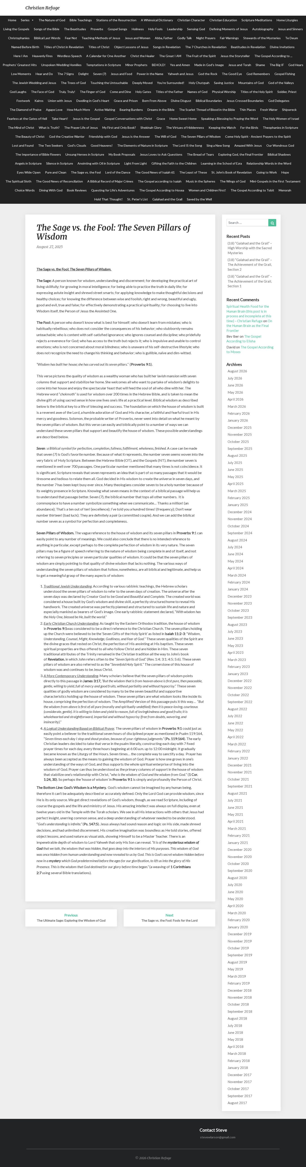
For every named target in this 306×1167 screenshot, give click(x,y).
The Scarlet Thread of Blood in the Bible (207, 110)
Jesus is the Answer (136, 136)
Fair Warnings (229, 38)
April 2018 (236, 1047)
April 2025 (236, 484)
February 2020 (239, 920)
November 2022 (240, 688)
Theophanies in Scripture (280, 127)
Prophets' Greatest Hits (20, 65)
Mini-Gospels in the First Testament (275, 181)
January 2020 (238, 927)
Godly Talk (184, 38)
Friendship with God (103, 136)
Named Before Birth (25, 47)
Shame (260, 65)
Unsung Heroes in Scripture (84, 154)
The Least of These (193, 172)
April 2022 (236, 737)
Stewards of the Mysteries (262, 38)
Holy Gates (143, 92)
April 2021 (236, 821)
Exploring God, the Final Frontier (240, 154)
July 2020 (235, 885)
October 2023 (238, 610)
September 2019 (240, 955)
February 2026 (239, 413)
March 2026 (237, 406)
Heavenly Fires (42, 56)
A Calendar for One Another (106, 56)
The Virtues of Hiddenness (185, 127)
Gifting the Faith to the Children (173, 163)
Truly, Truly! (67, 92)
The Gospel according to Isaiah (159, 181)
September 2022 (240, 702)
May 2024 (235, 561)
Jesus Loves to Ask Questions (161, 154)
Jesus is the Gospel (86, 118)
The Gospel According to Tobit (252, 190)
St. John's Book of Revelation (231, 172)
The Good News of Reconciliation (59, 181)
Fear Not (71, 38)
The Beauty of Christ (30, 136)
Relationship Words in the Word (268, 163)
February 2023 (239, 667)
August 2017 (237, 1103)
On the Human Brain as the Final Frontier (249, 326)
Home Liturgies (287, 20)
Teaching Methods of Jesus (101, 38)
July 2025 (235, 463)
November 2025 (240, 434)
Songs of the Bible (46, 29)
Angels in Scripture (28, 163)
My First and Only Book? (119, 127)
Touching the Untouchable (109, 83)
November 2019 (240, 941)
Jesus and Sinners (290, 29)
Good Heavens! (102, 145)
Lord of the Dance (117, 172)
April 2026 (236, 399)
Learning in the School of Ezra (221, 163)
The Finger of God (92, 92)
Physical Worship (224, 92)
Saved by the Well (199, 199)
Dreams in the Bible (161, 110)
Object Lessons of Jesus (131, 47)
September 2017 (240, 1096)
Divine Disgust (181, 101)
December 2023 (240, 596)
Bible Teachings (81, 20)
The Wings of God (233, 181)
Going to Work (266, 172)
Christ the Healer (142, 56)
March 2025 (237, 491)
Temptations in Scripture (103, 65)
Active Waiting (105, 110)
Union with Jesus (60, 101)
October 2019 (238, 948)
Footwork (23, 101)
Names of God (197, 92)
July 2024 (235, 547)
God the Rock (207, 74)
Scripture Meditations (256, 20)
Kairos (38, 101)
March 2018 (237, 1053)
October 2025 (238, 442)
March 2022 (237, 744)
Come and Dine (120, 92)
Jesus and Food (121, 74)
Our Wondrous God (280, 145)
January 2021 (238, 843)
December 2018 (240, 990)
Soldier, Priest (287, 92)
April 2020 (236, 906)
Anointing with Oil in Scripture (99, 163)
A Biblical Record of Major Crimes (110, 181)
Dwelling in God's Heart (92, 101)
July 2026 (235, 378)
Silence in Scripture (59, 163)
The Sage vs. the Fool (86, 172)
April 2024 (236, 568)
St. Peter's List (137, 199)
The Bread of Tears (200, 154)
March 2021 (237, 828)
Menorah (285, 190)
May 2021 (235, 814)
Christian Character (191, 20)
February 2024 (239, 582)
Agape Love (54, 110)
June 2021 (235, 807)
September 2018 (240, 1011)
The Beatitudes (75, 29)
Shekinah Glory (151, 127)
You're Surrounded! (170, 83)
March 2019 (237, 976)
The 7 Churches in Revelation (205, 47)
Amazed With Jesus (248, 145)
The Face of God (42, 92)
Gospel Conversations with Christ (128, 118)
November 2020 (240, 857)
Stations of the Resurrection (116, 20)
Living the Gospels (16, 29)
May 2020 (235, 899)
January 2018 (238, 1068)
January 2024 (238, 589)
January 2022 (238, 758)
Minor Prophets (136, 65)
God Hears (295, 65)
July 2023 (235, 631)
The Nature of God (52, 20)
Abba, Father (164, 38)
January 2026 (238, 420)
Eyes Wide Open (29, 172)
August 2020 (237, 878)
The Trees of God (73, 83)
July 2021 (235, 800)
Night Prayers (205, 38)
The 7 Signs (65, 74)
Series (25, 20)
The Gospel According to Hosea (161, 190)
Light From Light (135, 163)
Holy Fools (155, 29)
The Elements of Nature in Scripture (142, 145)
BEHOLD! (159, 65)
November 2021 (240, 772)
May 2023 (235, 646)
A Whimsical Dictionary (157, 20)
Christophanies (19, 38)
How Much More (78, 110)
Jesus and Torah (239, 65)
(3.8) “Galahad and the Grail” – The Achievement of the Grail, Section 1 (250, 281)
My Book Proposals (122, 154)
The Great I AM (170, 56)
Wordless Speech (69, 56)
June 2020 (235, 892)
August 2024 (237, 540)
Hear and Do (44, 74)
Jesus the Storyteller (235, 56)
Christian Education (223, 20)
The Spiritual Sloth (18, 181)
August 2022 (237, 709)
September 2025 (240, 448)
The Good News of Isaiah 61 (155, 172)
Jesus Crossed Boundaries (245, 101)
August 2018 (237, 1018)
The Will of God (165, 136)
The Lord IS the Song (187, 145)
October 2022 (238, 695)
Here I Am (21, 56)
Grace (161, 118)
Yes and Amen (180, 65)
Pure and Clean (55, 172)
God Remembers (258, 74)
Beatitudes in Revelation (248, 47)
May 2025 (235, 477)
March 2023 (237, 660)
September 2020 (240, 871)
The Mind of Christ (21, 127)
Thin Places (247, 110)
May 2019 (235, 969)
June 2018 (235, 1032)
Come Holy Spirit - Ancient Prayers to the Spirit (258, 136)
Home (12, 20)
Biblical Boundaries (209, 101)
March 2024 (237, 575)
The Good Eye (232, 74)
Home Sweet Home (183, 118)
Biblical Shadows (279, 154)
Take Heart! (60, 118)
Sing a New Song (218, 145)
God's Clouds (76, 145)
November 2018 (240, 997)
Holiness (138, 29)
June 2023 (235, 638)
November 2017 (240, 1082)
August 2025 (237, 455)
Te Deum (291, 38)
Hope (285, 172)
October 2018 (238, 1004)
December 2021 (240, 765)
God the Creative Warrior (66, 136)
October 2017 (238, 1089)
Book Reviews (77, 190)
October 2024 (238, 526)
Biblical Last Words (47, 38)
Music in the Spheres (200, 181)
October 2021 (238, 779)
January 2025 (238, 505)
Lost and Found (23, 145)
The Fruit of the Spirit (201, 56)
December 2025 (240, 427)
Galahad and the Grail (167, 199)
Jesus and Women (137, 38)
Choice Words (25, 190)
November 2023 (240, 603)
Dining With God (50, 190)
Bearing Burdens (131, 110)
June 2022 (235, 723)
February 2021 (239, 835)
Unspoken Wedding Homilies (61, 65)
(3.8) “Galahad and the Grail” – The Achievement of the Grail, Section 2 (250, 264)
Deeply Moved (142, 83)
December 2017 (240, 1075)
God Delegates (278, 101)
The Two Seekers (50, 145)
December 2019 (240, 934)
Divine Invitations (282, 47)
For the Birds (249, 127)
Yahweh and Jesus (181, 74)
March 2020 (237, 913)
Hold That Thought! (108, 199)
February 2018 (239, 1061)
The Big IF (276, 65)
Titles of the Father (169, 92)
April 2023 (236, 652)
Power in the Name (150, 74)
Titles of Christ (99, 47)
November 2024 (240, 519)
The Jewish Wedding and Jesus (34, 83)
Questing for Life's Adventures (113, 190)
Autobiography (262, 29)
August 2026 (237, 371)
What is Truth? (49, 127)
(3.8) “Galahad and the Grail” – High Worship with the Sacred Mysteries (250, 248)
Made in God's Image (209, 65)
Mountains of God (251, 83)
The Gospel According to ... (273, 56)
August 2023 (237, 624)
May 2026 (235, 392)
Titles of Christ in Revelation (64, 47)
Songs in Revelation (167, 47)
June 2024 (235, 554)
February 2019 (239, 983)
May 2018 (235, 1039)
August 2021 (237, 793)
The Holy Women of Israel (281, 118)
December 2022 (240, 681)
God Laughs (18, 92)
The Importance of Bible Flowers (38, 154)
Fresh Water (269, 110)
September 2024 (240, 533)
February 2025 (239, 498)
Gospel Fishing (284, 74)
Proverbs (97, 29)
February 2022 (239, 751)
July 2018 (235, 1025)
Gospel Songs (117, 29)
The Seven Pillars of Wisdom (201, 136)
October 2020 (238, 864)
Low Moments (21, 74)
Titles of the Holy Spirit (256, 92)
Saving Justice (224, 83)
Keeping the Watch (222, 127)
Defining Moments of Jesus (228, 29)
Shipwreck (289, 110)
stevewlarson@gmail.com (217, 1137)
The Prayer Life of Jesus (81, 127)
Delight (83, 74)
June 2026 (235, 385)
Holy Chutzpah (199, 83)
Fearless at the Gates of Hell (27, 118)
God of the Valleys (281, 83)
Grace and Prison (126, 101)
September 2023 (240, 617)
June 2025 (235, 470)
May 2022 (235, 730)
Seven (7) (99, 74)
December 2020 (240, 849)
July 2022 (235, 716)
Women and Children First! (207, 190)
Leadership (175, 29)
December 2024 (240, 512)
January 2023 (238, 674)
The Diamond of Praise (25, 110)
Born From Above (154, 101)
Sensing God (196, 29)
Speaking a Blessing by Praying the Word (229, 118)
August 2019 (237, 962)
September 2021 (240, 786)
